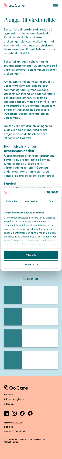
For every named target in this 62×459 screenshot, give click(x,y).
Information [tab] (31, 201)
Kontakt (8, 394)
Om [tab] (51, 201)
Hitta (11, 12)
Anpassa (29, 264)
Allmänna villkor (13, 422)
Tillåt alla (31, 255)
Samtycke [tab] (11, 201)
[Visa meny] (55, 5)
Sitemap (9, 403)
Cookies (8, 427)
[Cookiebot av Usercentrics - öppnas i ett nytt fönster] (44, 193)
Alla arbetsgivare (14, 399)
